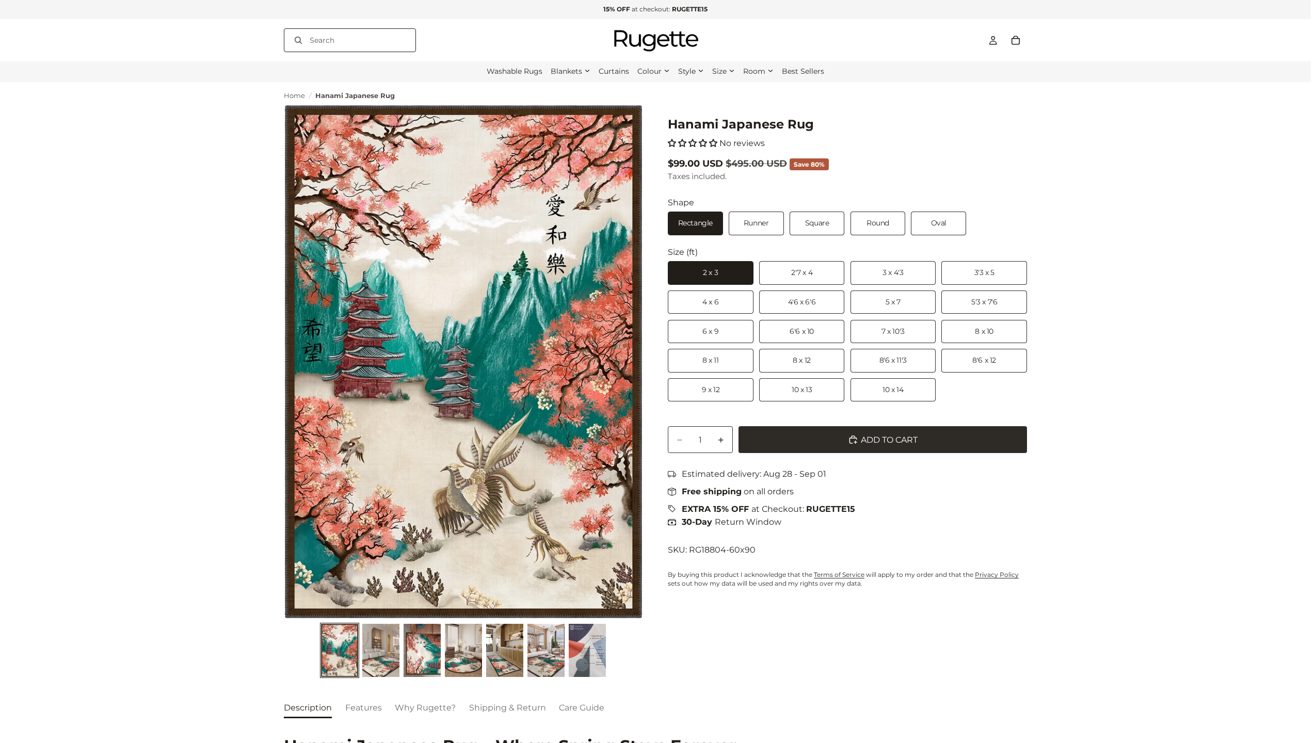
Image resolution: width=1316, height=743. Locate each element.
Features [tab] (363, 708)
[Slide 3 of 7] (422, 650)
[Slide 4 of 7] (463, 650)
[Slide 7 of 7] (587, 650)
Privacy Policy (997, 574)
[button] (692, 143)
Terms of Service (839, 574)
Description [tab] (308, 708)
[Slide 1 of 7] (339, 650)
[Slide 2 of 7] (380, 650)
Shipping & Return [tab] (507, 708)
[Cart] (1015, 40)
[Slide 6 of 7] (546, 650)
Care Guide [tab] (581, 708)
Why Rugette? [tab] (425, 708)
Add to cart (889, 440)
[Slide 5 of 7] (504, 650)
